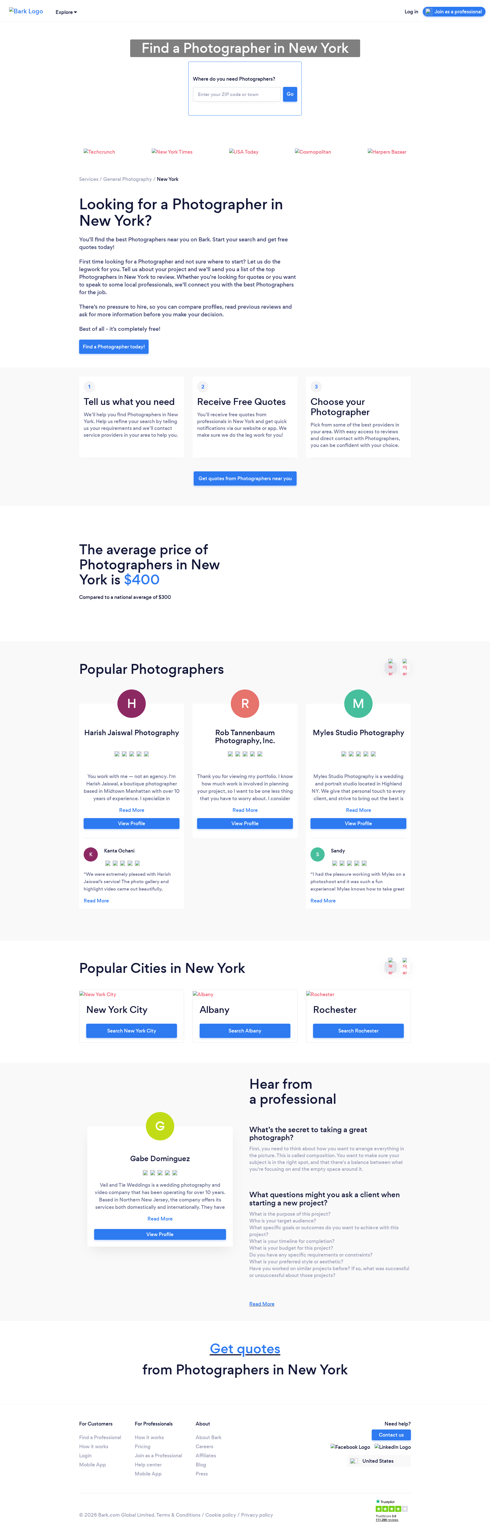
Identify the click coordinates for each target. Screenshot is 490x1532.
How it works (93, 1446)
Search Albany (245, 1030)
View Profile (131, 823)
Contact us (391, 1434)
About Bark (208, 1437)
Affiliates (206, 1455)
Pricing (143, 1446)
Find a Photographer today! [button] (114, 346)
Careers (204, 1446)
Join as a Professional (158, 1455)
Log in (411, 11)
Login (85, 1455)
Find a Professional (100, 1437)
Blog (201, 1464)
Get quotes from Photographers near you (245, 478)
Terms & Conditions (178, 1515)
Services (88, 179)
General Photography (127, 179)
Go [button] (290, 94)
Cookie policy (220, 1515)
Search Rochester (358, 1030)
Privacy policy (257, 1515)
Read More (261, 1304)
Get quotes (245, 1348)
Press (202, 1473)
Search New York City (131, 1030)
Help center (148, 1464)
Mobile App (92, 1464)
